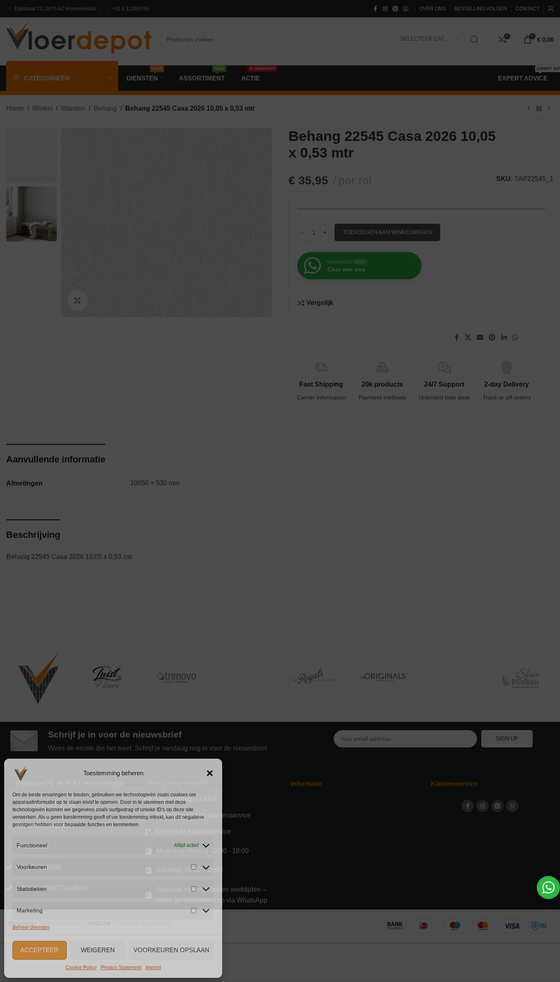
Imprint (153, 967)
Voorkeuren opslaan (171, 949)
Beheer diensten (31, 927)
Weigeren (98, 949)
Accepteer (39, 949)
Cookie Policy (81, 967)
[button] (210, 773)
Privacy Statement (121, 967)
